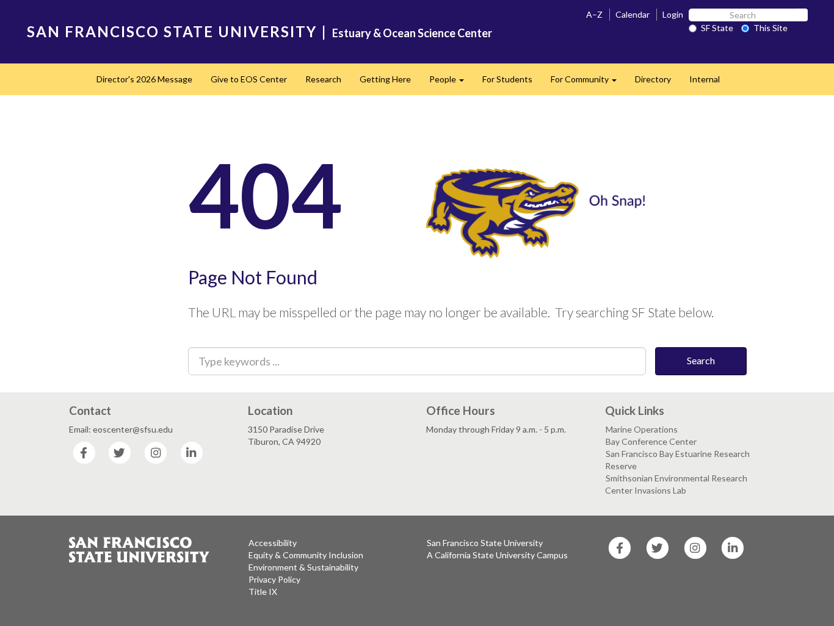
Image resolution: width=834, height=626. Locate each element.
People (451, 83)
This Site (770, 28)
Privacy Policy (274, 579)
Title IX (262, 591)
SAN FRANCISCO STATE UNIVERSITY (172, 31)
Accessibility (272, 543)
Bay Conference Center (651, 441)
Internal (704, 79)
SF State (717, 28)
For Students (507, 79)
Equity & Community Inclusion (305, 555)
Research (323, 79)
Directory (653, 79)
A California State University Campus (497, 555)
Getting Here (385, 79)
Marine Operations (642, 429)
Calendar (632, 14)
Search (701, 360)
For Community (588, 83)
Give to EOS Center (249, 79)
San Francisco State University (485, 543)
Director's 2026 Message (144, 79)
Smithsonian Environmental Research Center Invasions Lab (676, 484)
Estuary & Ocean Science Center (412, 33)
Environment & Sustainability (303, 567)
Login (672, 14)
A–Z (594, 14)
